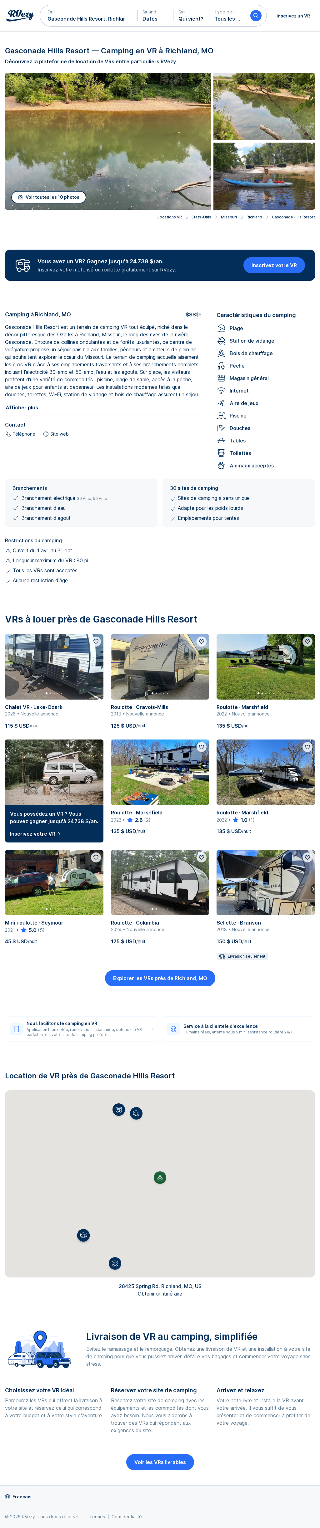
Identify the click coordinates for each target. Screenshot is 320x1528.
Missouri (229, 217)
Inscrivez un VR (293, 15)
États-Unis (201, 217)
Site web (59, 434)
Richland (254, 217)
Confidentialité (127, 1516)
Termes (97, 1516)
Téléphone (23, 434)
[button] (89, 15)
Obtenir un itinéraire (160, 1294)
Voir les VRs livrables (160, 1462)
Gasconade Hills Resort (293, 217)
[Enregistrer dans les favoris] (96, 642)
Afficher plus (22, 407)
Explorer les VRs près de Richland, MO (160, 978)
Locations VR (170, 217)
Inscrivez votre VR (274, 265)
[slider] (134, 820)
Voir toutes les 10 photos (52, 197)
